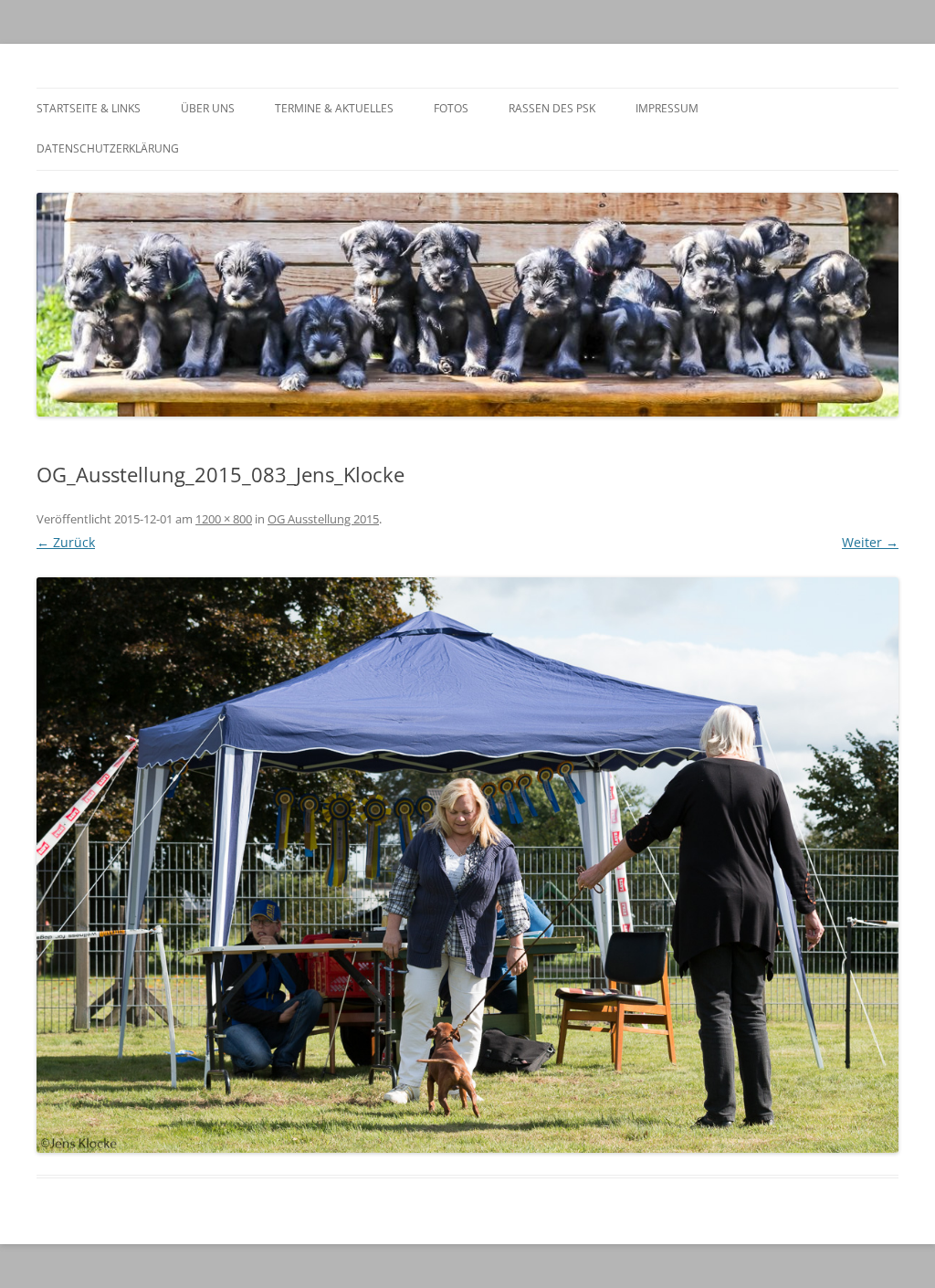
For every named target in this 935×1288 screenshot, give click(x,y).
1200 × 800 (223, 519)
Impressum (667, 108)
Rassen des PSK (552, 108)
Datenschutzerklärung (108, 148)
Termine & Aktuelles (334, 108)
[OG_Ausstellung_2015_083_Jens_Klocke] (467, 864)
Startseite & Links (89, 108)
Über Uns (208, 108)
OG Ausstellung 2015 (323, 519)
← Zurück (66, 542)
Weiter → (870, 542)
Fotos (451, 108)
